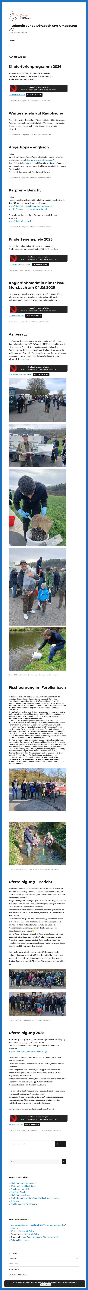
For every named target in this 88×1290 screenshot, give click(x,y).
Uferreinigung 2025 (26, 1033)
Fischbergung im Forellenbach (37, 687)
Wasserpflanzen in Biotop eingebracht (43, 1237)
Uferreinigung (25, 1020)
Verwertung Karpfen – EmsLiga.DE (26, 1225)
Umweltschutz (32, 869)
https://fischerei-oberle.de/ (21, 221)
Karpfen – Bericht (25, 190)
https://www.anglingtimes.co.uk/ (39, 160)
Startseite (13, 1253)
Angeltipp (25, 135)
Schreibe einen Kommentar (40, 101)
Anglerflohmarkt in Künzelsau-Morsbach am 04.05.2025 (35, 1198)
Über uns (13, 1259)
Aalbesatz (18, 334)
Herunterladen (34, 95)
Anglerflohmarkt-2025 (16, 316)
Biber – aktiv (23, 1240)
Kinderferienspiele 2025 (31, 239)
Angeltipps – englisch (29, 147)
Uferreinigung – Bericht (30, 882)
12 (24, 1143)
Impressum (14, 1269)
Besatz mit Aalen (26, 1231)
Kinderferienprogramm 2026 (35, 66)
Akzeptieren (46, 1285)
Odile (13, 1240)
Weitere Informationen (71, 1282)
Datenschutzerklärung (18, 1274)
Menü (13, 40)
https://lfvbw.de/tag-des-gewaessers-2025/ (28, 1052)
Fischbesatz (31, 675)
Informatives (14, 1264)
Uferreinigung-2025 (16, 1124)
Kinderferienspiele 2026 (17, 95)
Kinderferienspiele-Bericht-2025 (20, 264)
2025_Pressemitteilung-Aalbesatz (20, 374)
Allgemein (25, 101)
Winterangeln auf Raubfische (36, 113)
